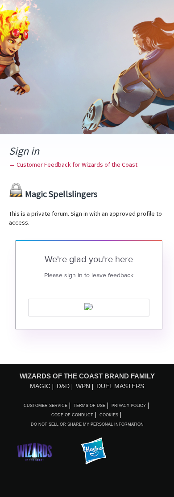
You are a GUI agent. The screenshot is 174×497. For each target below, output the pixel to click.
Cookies (108, 415)
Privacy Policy (129, 405)
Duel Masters (120, 386)
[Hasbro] (93, 451)
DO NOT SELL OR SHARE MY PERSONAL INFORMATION (87, 424)
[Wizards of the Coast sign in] (88, 307)
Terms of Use (89, 405)
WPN (83, 386)
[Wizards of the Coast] (34, 451)
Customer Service (45, 405)
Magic (40, 386)
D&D (63, 386)
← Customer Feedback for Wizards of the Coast (73, 164)
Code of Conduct (72, 415)
